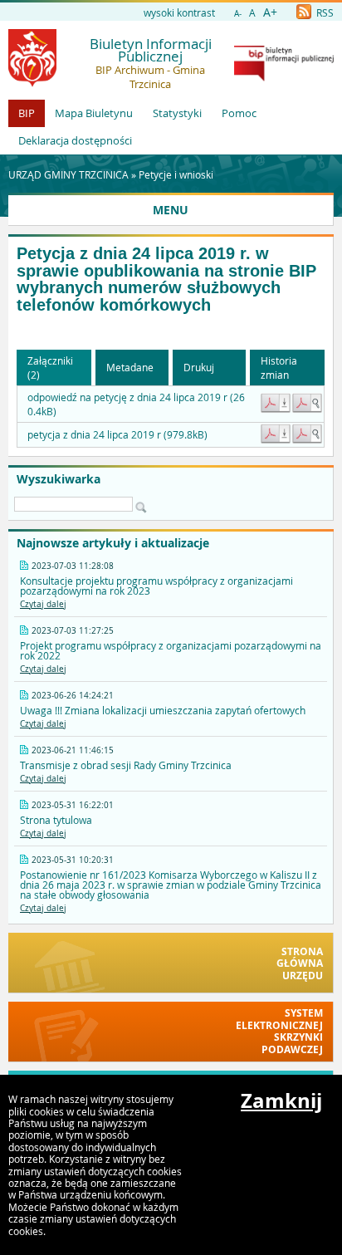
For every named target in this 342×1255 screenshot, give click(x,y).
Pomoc (239, 112)
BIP (26, 112)
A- (238, 13)
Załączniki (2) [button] (50, 367)
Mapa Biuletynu (94, 112)
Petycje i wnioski (176, 174)
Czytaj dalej (43, 604)
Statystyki (177, 112)
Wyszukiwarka (58, 479)
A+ (270, 12)
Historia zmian (279, 367)
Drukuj (198, 367)
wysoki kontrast (179, 12)
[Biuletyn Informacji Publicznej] (284, 77)
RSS (324, 12)
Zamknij (281, 1100)
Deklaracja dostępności (75, 140)
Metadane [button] (130, 367)
